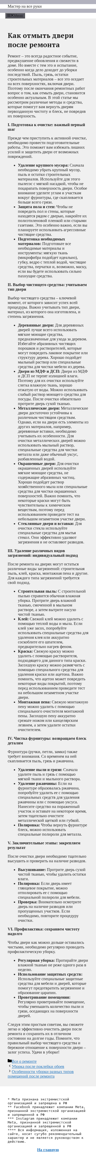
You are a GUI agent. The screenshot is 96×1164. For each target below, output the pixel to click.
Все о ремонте (24, 1061)
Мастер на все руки (25, 6)
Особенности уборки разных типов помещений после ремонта (41, 1073)
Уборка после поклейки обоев (38, 1066)
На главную (48, 1150)
